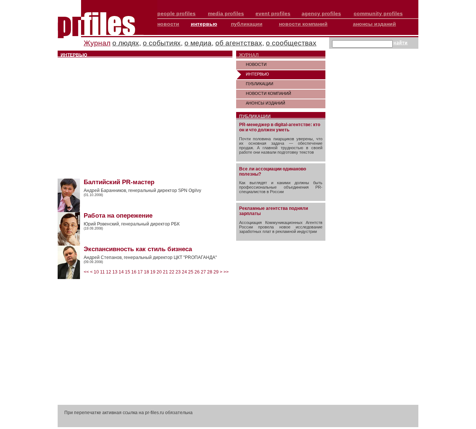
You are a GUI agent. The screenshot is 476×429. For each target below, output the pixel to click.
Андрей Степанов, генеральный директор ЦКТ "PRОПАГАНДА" (150, 257)
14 (121, 272)
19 (152, 272)
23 (178, 272)
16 (133, 272)
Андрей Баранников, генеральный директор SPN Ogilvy (142, 190)
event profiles (272, 13)
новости (168, 24)
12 (108, 272)
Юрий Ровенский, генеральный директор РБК (132, 224)
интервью (204, 24)
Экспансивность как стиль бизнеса (138, 249)
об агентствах (238, 43)
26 (197, 272)
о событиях (162, 43)
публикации (247, 24)
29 (216, 272)
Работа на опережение (118, 215)
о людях (125, 43)
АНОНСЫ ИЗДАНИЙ (265, 103)
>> (226, 272)
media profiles (226, 13)
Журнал (97, 43)
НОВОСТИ (256, 64)
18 (146, 272)
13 (115, 272)
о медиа (198, 43)
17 (140, 272)
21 (165, 272)
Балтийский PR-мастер (119, 182)
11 (102, 272)
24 (184, 272)
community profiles (378, 13)
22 (171, 272)
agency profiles (321, 13)
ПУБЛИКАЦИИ (259, 83)
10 (96, 272)
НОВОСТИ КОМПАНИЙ (268, 93)
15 (127, 272)
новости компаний (303, 24)
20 (159, 272)
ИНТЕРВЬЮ (257, 74)
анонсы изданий (374, 24)
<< (86, 272)
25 (190, 272)
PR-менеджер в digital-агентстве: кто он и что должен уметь (279, 127)
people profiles (176, 13)
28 (209, 272)
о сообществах (291, 43)
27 (203, 272)
